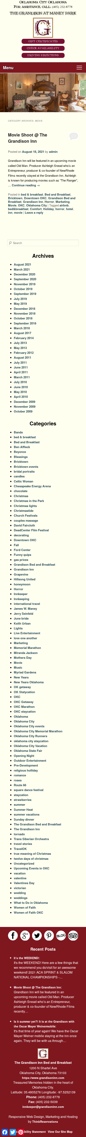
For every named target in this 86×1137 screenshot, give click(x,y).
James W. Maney (25, 608)
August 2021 (22, 264)
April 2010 (21, 396)
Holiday (48, 209)
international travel (27, 603)
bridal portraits (24, 471)
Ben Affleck (22, 447)
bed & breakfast (32, 194)
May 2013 (20, 348)
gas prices (21, 559)
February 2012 (24, 352)
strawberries (22, 799)
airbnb (64, 205)
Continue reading (26, 185)
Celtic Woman (23, 481)
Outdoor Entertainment (30, 760)
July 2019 (20, 299)
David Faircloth (24, 525)
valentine (20, 878)
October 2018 (23, 318)
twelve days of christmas (31, 858)
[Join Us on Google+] (25, 936)
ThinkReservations (45, 1122)
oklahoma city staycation (31, 741)
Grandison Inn (33, 201)
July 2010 (20, 382)
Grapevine (21, 574)
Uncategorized (24, 863)
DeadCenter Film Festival (31, 530)
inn (10, 212)
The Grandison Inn (27, 829)
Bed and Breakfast (57, 194)
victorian (20, 888)
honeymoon (22, 584)
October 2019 (23, 289)
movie (18, 212)
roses (18, 780)
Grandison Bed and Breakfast (34, 564)
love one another (25, 638)
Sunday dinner (24, 819)
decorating (21, 535)
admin (53, 151)
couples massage (26, 520)
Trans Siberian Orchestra (31, 839)
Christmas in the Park (29, 501)
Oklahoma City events (29, 726)
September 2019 (25, 293)
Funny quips (22, 554)
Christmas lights (25, 506)
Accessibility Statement (30, 1132)
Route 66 (20, 785)
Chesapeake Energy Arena (32, 486)
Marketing (63, 201)
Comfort (36, 209)
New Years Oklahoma (29, 682)
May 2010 (20, 392)
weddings (20, 898)
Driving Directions (43, 55)
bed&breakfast (18, 209)
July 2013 (20, 343)
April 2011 (21, 372)
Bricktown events (26, 466)
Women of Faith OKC (28, 912)
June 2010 (21, 387)
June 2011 (21, 367)
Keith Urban (22, 623)
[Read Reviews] (73, 936)
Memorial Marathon (27, 647)
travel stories (23, 843)
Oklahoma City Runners (30, 736)
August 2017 (22, 333)
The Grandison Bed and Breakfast (37, 824)
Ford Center (22, 550)
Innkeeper (21, 594)
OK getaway (22, 687)
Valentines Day (24, 883)
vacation (20, 873)
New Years (21, 677)
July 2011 (20, 362)
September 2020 (25, 279)
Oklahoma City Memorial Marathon (38, 731)
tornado (19, 834)
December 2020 (24, 274)
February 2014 (24, 338)
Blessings (21, 457)
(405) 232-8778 (62, 6)
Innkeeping (21, 599)
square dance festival (28, 790)
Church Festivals (25, 515)
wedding (20, 893)
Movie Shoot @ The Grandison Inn (27, 138)
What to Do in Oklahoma (31, 902)
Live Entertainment (27, 633)
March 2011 (22, 377)
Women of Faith (25, 907)
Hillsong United (24, 579)
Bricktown (15, 198)
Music (18, 667)
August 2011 (22, 357)
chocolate (20, 491)
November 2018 (24, 313)
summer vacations (26, 814)
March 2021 (22, 269)
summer (19, 804)
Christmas (21, 496)
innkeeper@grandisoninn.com (43, 1107)
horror (59, 209)
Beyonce (20, 451)
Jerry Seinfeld (23, 613)
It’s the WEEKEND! (26, 958)
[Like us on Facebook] (13, 936)
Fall (16, 545)
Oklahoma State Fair (28, 750)
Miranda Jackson (26, 653)
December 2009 (24, 401)
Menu (8, 67)
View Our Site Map (60, 1132)
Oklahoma (21, 716)
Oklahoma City (36, 205)
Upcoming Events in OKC (31, 868)
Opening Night (24, 755)
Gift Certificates (43, 41)
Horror (49, 201)
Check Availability (43, 48)
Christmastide (23, 510)
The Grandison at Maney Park (43, 13)
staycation (21, 795)
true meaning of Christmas (32, 853)
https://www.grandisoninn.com (43, 1078)
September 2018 (25, 323)
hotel (69, 209)
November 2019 (24, 284)
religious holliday (26, 770)
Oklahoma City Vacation (30, 746)
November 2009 (24, 406)
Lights (18, 628)
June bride (21, 618)
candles (19, 476)
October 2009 (23, 411)
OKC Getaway (23, 702)
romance (20, 775)
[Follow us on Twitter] (37, 936)
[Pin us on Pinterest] (49, 936)
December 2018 (24, 308)
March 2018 (22, 328)
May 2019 (20, 303)
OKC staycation (25, 711)
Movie (12, 205)
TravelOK (20, 849)
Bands (18, 432)
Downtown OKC (35, 198)
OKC (21, 205)
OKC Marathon (24, 706)
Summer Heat (23, 809)
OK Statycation (24, 692)
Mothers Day (23, 657)
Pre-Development (26, 765)
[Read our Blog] (61, 936)
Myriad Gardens (25, 672)
